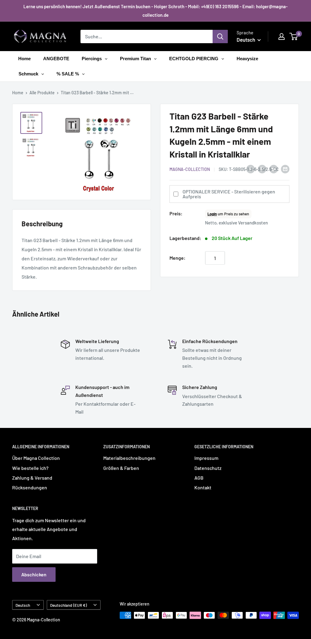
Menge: (177, 258)
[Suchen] (220, 36)
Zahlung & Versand (32, 478)
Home (17, 92)
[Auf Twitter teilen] (273, 168)
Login (212, 213)
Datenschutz (207, 468)
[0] (294, 36)
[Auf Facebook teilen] (250, 168)
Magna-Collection (189, 169)
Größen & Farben (121, 468)
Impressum (206, 458)
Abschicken (33, 574)
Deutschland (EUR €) (68, 605)
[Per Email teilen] (285, 168)
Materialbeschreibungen (129, 458)
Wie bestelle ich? (30, 468)
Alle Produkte (42, 92)
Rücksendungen (29, 487)
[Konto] (282, 36)
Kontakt (202, 487)
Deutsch (22, 605)
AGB (198, 478)
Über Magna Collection (36, 458)
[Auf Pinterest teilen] (262, 168)
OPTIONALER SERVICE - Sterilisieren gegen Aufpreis (229, 194)
